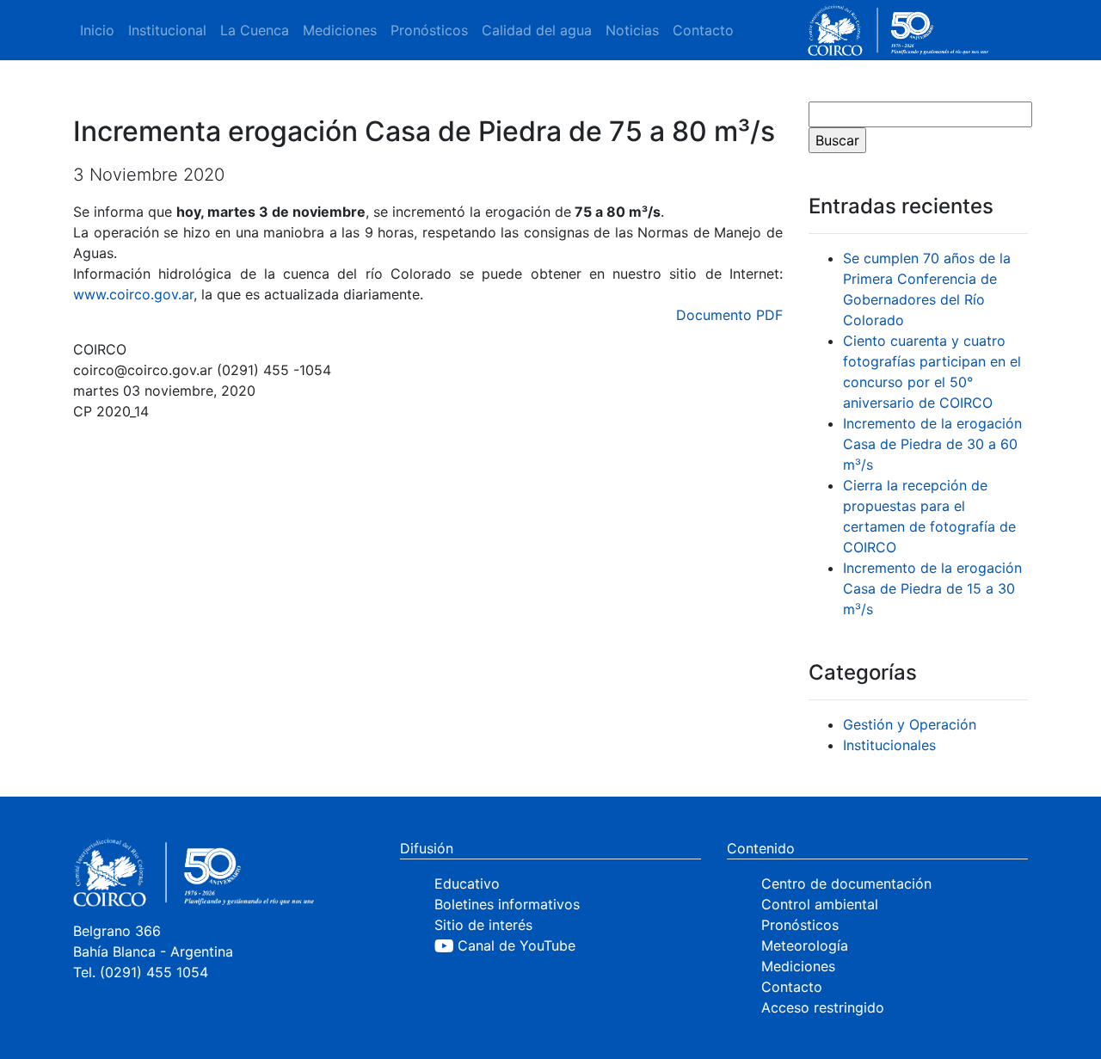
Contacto (703, 30)
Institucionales (889, 745)
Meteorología (804, 945)
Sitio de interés (483, 924)
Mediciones (340, 30)
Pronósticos (429, 30)
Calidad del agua (537, 30)
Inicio (97, 30)
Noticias (632, 30)
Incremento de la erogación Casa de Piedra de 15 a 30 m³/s (932, 588)
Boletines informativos (507, 904)
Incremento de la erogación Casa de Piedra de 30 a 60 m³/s (932, 444)
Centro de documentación (846, 883)
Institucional (167, 30)
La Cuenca (254, 30)
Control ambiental (819, 904)
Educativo (467, 883)
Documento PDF (729, 314)
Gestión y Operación (909, 724)
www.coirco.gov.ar (133, 294)
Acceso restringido (822, 1007)
